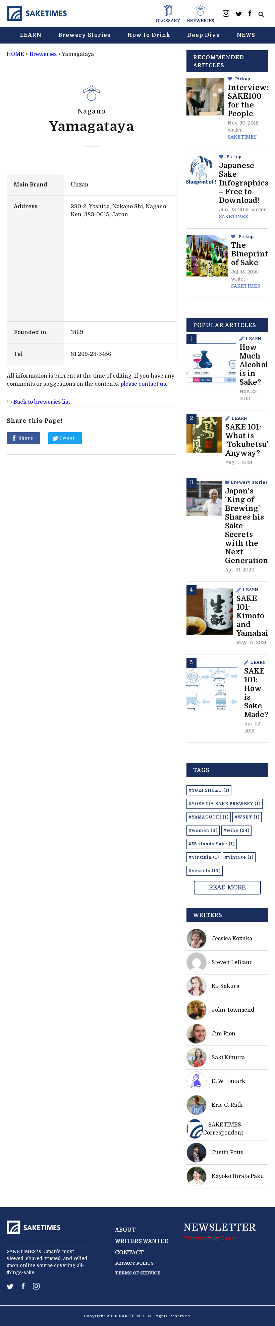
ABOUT (125, 1230)
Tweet (67, 438)
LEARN (31, 35)
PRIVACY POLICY (134, 1263)
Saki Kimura (228, 1058)
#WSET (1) (247, 817)
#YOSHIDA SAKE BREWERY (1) (224, 803)
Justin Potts (227, 1153)
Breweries (43, 54)
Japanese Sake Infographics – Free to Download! (243, 183)
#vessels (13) (204, 870)
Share (26, 438)
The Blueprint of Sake (249, 254)
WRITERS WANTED (142, 1241)
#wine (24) (236, 830)
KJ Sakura (225, 986)
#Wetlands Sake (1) (211, 844)
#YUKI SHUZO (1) (208, 790)
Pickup (243, 79)
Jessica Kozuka (232, 939)
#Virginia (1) (203, 857)
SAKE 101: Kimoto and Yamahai (252, 615)
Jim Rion (223, 1034)
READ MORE (227, 887)
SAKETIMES (242, 137)
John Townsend (233, 1010)
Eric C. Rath (227, 1105)
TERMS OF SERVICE (137, 1272)
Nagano (91, 111)
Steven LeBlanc (232, 962)
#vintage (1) (239, 857)
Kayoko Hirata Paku (238, 1176)
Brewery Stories (84, 35)
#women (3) (203, 830)
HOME (15, 54)
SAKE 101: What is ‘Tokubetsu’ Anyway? (246, 440)
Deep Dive (203, 35)
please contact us (143, 384)
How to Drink (148, 35)
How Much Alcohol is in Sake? (253, 364)
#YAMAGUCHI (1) (208, 817)
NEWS (246, 35)
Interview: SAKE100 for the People (248, 100)
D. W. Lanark (228, 1081)
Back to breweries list (41, 402)
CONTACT (129, 1253)
